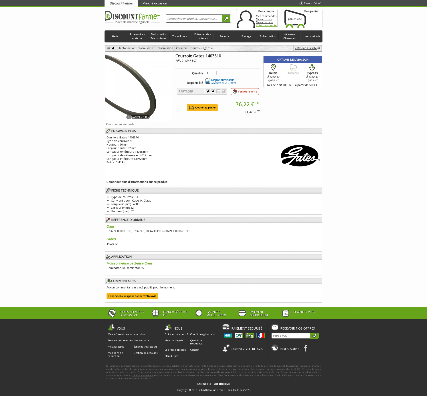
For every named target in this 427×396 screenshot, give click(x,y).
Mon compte (246, 18)
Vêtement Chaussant (289, 36)
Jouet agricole (311, 36)
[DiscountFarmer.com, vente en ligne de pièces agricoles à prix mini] (132, 17)
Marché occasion (154, 3)
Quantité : (198, 73)
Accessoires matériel (137, 36)
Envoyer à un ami (218, 91)
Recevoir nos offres (297, 328)
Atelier (115, 36)
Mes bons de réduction (115, 354)
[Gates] (300, 155)
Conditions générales (202, 334)
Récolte (224, 36)
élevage (279, 365)
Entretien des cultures (202, 36)
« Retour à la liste (306, 48)
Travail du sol (180, 36)
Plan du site (171, 356)
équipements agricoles (298, 365)
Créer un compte (266, 25)
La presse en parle (176, 349)
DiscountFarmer (121, 3)
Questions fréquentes (196, 342)
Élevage (246, 36)
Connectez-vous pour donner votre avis (132, 296)
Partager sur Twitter (213, 91)
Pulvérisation (268, 36)
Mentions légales (175, 340)
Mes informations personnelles (126, 334)
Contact (194, 349)
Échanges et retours (145, 346)
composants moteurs (142, 375)
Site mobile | (213, 383)
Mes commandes (266, 16)
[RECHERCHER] (226, 18)
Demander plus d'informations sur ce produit (137, 182)
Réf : (178, 60)
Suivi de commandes (120, 340)
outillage (201, 372)
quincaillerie (186, 372)
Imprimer (224, 91)
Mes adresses (264, 19)
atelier (174, 372)
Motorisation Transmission (159, 36)
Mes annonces (264, 22)
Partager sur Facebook (208, 91)
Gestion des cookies (145, 352)
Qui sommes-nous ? (176, 334)
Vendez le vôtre (247, 91)
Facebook (306, 348)
